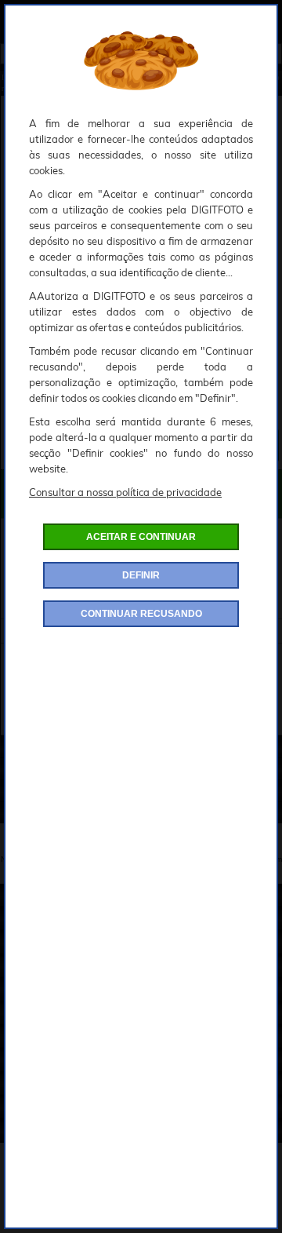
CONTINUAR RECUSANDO (141, 613)
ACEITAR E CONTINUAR (141, 536)
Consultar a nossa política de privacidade (125, 492)
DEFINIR (141, 575)
